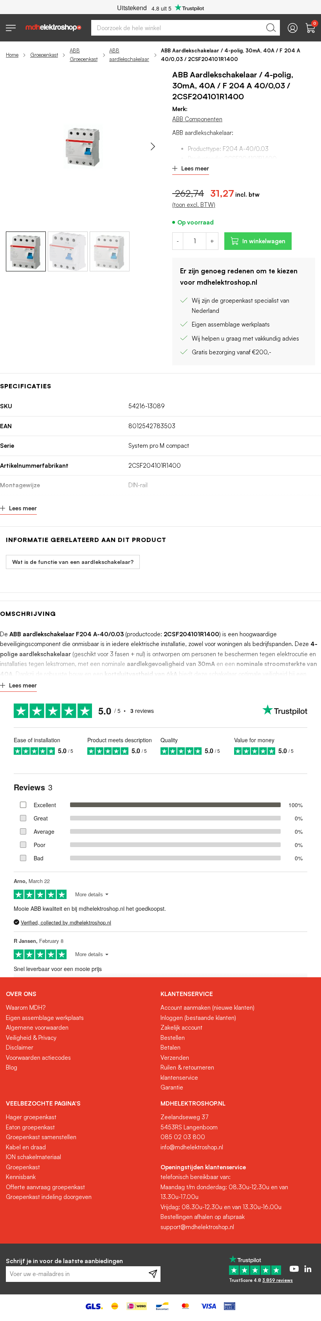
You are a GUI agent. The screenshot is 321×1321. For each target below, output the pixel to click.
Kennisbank (21, 1177)
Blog (11, 1067)
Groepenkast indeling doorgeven (49, 1197)
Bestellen (172, 1037)
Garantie (171, 1087)
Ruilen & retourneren (187, 1067)
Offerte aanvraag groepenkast (45, 1187)
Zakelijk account (181, 1027)
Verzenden (174, 1057)
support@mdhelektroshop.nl (197, 1227)
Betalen (170, 1047)
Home (12, 55)
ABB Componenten (197, 119)
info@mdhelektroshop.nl (191, 1147)
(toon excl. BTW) (193, 204)
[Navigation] (11, 28)
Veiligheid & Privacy (31, 1037)
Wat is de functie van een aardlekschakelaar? (72, 561)
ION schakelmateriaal (33, 1157)
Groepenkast (44, 55)
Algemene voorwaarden (37, 1027)
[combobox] (185, 28)
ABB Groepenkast (83, 54)
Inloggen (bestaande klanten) (198, 1017)
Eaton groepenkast (30, 1127)
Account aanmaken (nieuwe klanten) (207, 1007)
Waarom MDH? (25, 1007)
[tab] (80, 994)
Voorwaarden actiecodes (38, 1057)
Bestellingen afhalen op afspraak (202, 1216)
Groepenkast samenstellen (41, 1137)
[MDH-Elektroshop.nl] (53, 27)
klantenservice (179, 1077)
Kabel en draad (26, 1147)
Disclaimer (19, 1047)
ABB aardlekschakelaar (129, 54)
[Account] (293, 28)
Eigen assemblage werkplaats (45, 1017)
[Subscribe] (153, 1274)
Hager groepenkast (31, 1117)
